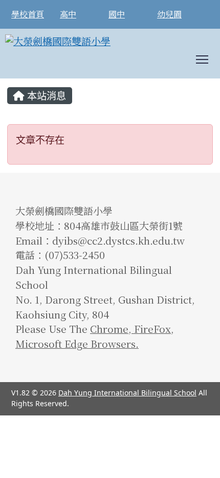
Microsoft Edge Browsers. (77, 343)
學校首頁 (27, 14)
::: (9, 82)
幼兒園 (169, 14)
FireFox (151, 328)
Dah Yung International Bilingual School (127, 392)
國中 (116, 14)
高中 (68, 14)
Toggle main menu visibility (202, 58)
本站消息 (45, 96)
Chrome (109, 328)
